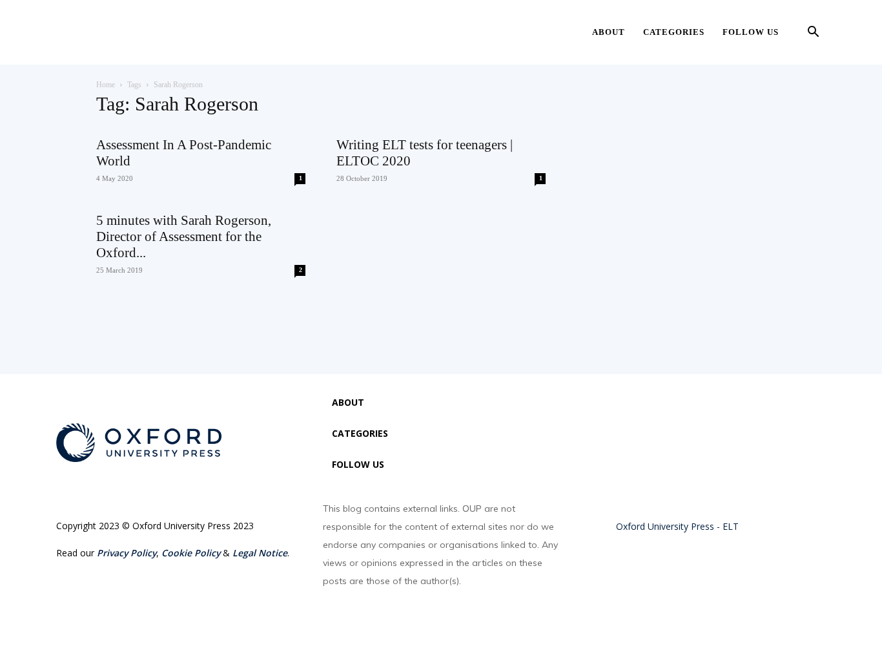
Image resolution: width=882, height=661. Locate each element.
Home (105, 84)
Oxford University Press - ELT (677, 526)
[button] (812, 33)
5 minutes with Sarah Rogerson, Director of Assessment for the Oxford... (183, 236)
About (608, 32)
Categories (673, 32)
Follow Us (751, 32)
